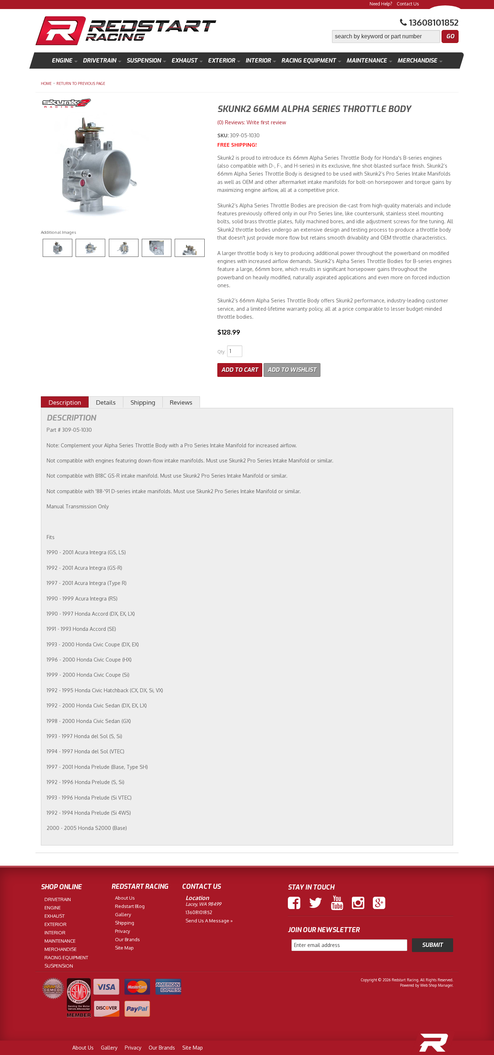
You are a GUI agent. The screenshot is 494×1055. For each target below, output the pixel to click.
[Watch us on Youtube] (337, 903)
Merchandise (417, 60)
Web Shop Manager (436, 985)
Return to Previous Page (80, 83)
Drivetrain (99, 60)
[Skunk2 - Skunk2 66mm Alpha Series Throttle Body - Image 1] (57, 248)
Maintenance (366, 60)
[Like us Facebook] (294, 903)
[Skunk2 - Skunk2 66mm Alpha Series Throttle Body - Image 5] (189, 248)
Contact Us (408, 4)
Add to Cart (239, 370)
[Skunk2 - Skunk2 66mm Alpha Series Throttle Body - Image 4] (156, 248)
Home (46, 83)
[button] (395, 36)
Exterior (221, 60)
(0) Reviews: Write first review (251, 122)
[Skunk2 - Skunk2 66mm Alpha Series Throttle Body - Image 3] (123, 248)
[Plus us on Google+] (379, 903)
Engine (62, 60)
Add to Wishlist (292, 370)
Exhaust (184, 60)
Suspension (144, 60)
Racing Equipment (308, 60)
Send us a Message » (209, 920)
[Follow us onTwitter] (315, 903)
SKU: (223, 135)
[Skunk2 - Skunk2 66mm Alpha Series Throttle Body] (123, 104)
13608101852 (199, 912)
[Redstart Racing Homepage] (125, 31)
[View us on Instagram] (358, 903)
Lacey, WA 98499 (203, 904)
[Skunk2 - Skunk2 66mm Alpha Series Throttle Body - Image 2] (90, 248)
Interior (258, 60)
